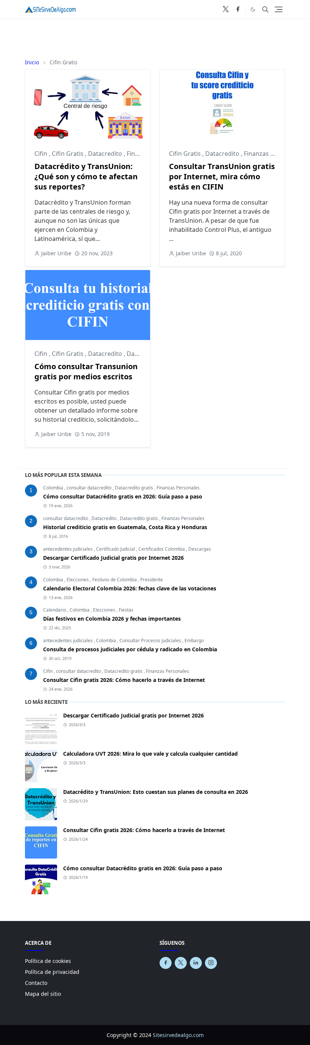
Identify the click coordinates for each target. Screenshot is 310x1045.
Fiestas (126, 610)
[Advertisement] (155, 36)
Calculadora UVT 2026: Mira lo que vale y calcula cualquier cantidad (150, 753)
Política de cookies (48, 960)
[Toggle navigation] (278, 9)
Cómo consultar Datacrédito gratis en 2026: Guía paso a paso (122, 496)
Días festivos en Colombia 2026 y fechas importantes (112, 618)
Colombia (53, 487)
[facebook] (238, 9)
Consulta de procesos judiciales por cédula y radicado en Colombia (130, 649)
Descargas (199, 549)
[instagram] (211, 963)
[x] (226, 9)
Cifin (41, 153)
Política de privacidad (52, 971)
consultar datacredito (90, 487)
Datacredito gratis (134, 487)
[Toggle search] (265, 9)
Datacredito (106, 153)
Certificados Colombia (162, 549)
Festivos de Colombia (115, 579)
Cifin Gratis (68, 153)
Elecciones (78, 579)
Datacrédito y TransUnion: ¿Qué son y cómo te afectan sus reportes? (86, 176)
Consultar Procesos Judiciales (150, 640)
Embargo (194, 640)
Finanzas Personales (274, 153)
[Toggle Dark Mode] (253, 9)
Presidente (151, 579)
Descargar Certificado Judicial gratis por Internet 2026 (113, 557)
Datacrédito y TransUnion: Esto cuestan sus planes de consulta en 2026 (155, 791)
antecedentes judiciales (68, 549)
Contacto (36, 982)
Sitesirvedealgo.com (178, 1035)
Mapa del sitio (43, 993)
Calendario (55, 610)
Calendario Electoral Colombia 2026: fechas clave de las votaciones (129, 588)
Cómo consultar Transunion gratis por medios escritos (86, 371)
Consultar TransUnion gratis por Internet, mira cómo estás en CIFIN (222, 176)
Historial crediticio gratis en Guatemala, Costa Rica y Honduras (125, 527)
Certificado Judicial (116, 549)
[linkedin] (196, 963)
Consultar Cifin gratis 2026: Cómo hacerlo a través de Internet (124, 679)
